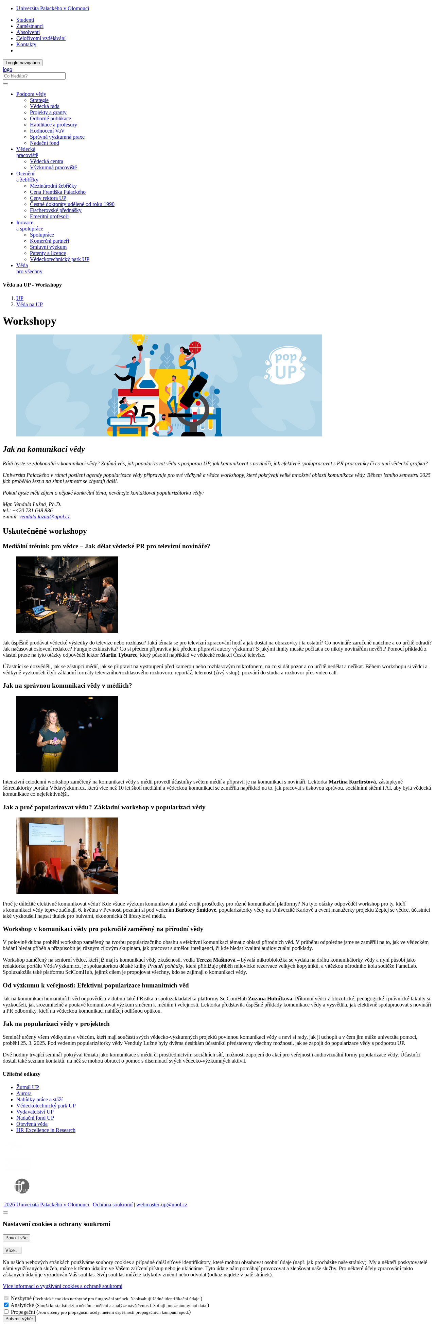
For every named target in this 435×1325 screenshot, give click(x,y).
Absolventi (28, 32)
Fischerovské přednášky (56, 210)
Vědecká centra (46, 161)
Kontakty (26, 44)
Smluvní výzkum (48, 247)
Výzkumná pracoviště (53, 167)
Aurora (24, 1093)
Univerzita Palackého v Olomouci (52, 8)
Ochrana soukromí (113, 1204)
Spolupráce (42, 235)
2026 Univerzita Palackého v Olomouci (46, 1204)
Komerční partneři (49, 241)
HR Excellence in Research (45, 1130)
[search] (5, 84)
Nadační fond (44, 143)
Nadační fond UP (35, 1118)
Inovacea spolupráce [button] (29, 225)
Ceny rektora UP (48, 198)
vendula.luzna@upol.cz (44, 516)
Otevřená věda (32, 1124)
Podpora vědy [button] (31, 94)
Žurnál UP (27, 1087)
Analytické (22, 1305)
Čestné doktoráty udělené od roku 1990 (72, 204)
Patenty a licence (48, 253)
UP (19, 298)
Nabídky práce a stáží (39, 1099)
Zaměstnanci (30, 26)
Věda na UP (29, 304)
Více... (12, 1250)
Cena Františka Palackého (58, 192)
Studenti (25, 20)
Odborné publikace (50, 118)
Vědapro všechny (29, 268)
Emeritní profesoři (49, 216)
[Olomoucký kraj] (26, 1153)
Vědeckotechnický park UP (59, 259)
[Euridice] (23, 1198)
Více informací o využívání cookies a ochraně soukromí (62, 1286)
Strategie (39, 100)
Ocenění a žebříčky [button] (27, 177)
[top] (5, 1212)
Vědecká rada (44, 106)
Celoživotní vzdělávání (41, 38)
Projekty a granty (48, 112)
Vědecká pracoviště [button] (27, 152)
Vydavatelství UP (35, 1112)
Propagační (23, 1312)
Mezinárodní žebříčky (53, 186)
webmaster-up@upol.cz (161, 1204)
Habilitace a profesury (53, 124)
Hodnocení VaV (47, 131)
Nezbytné (21, 1298)
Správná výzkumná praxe (57, 137)
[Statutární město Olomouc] (18, 1171)
